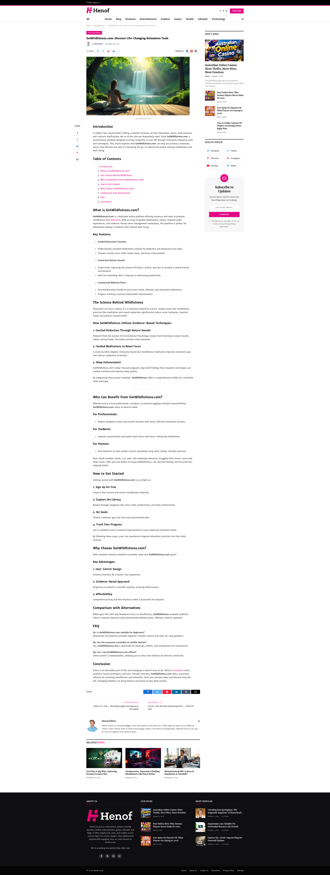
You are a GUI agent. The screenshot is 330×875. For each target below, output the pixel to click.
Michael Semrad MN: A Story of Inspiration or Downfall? (179, 772)
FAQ (102, 197)
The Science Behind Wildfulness (116, 175)
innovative (178, 670)
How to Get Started (110, 184)
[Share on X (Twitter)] (103, 51)
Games (178, 19)
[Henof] (98, 10)
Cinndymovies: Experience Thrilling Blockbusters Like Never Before (142, 772)
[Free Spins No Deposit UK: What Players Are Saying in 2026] (210, 111)
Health (190, 19)
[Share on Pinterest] (108, 51)
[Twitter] (77, 139)
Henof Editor (98, 44)
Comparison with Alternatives (115, 193)
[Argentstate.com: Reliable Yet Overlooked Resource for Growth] (200, 827)
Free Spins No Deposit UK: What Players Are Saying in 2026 (229, 111)
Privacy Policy (230, 224)
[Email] (77, 159)
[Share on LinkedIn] (113, 51)
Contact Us (204, 870)
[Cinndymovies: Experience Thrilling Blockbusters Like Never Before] (143, 758)
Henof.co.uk (98, 870)
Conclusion (106, 201)
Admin (207, 76)
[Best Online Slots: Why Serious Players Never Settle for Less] (210, 96)
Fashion (165, 19)
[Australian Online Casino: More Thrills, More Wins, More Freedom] (224, 50)
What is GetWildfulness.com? (115, 171)
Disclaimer (216, 870)
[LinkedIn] (77, 146)
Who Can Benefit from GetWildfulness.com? (122, 179)
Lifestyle (203, 19)
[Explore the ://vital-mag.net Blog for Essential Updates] (200, 841)
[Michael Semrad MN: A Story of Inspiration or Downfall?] (182, 758)
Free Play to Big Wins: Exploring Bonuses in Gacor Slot (101, 772)
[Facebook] (77, 133)
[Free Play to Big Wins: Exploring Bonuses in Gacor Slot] (104, 758)
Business (130, 19)
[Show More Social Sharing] (119, 51)
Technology (218, 19)
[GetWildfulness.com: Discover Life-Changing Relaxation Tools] (138, 115)
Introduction (106, 166)
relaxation (115, 220)
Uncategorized (99, 25)
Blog (118, 19)
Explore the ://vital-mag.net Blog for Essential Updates (225, 839)
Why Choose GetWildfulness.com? (117, 188)
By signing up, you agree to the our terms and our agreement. (225, 224)
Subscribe (236, 11)
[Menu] (88, 19)
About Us (193, 870)
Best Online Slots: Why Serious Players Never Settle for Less (230, 95)
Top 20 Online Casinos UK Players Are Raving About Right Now (229, 126)
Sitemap (240, 870)
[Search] (242, 19)
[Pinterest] (77, 152)
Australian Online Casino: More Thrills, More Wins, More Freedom (221, 68)
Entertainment (148, 19)
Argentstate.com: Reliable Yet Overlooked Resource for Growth (223, 825)
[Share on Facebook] (98, 51)
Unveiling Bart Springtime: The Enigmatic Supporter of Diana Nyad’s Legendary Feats (225, 811)
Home (108, 19)
